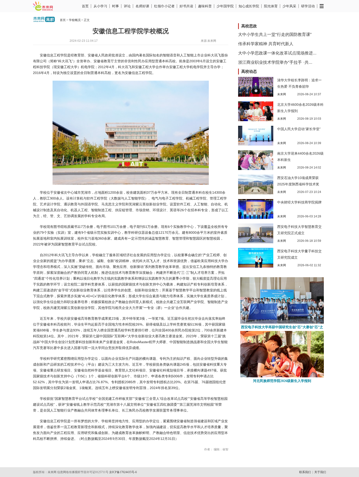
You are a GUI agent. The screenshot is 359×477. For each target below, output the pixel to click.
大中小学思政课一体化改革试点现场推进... (277, 53)
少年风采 (289, 6)
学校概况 (75, 20)
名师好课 (142, 6)
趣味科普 (205, 6)
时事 (115, 6)
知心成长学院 (249, 6)
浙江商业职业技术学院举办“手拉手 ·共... (275, 62)
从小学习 (100, 6)
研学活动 (308, 6)
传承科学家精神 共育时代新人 (265, 44)
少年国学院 (225, 6)
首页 (85, 6)
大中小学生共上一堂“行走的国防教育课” (275, 34)
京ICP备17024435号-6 (123, 472)
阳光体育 (271, 6)
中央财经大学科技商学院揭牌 (299, 202)
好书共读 (186, 6)
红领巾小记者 (164, 6)
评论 (127, 6)
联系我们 (305, 472)
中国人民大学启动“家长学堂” (299, 129)
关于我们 (320, 472)
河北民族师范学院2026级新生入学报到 (282, 381)
